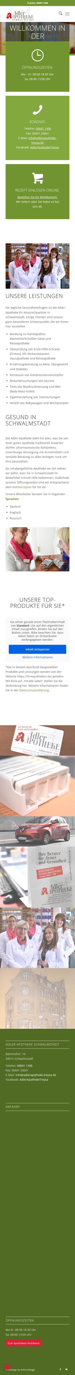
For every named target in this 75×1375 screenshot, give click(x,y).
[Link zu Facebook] (60, 1369)
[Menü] (67, 14)
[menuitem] (58, 14)
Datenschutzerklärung (34, 690)
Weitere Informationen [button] (37, 657)
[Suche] (58, 14)
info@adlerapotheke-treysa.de (36, 1075)
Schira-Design (28, 1369)
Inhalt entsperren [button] (38, 649)
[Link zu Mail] (66, 1369)
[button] (7, 1367)
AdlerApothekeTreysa (44, 147)
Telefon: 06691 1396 (37, 2)
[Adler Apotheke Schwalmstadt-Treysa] (31, 14)
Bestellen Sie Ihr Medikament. (37, 197)
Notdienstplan (22, 487)
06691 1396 (43, 128)
